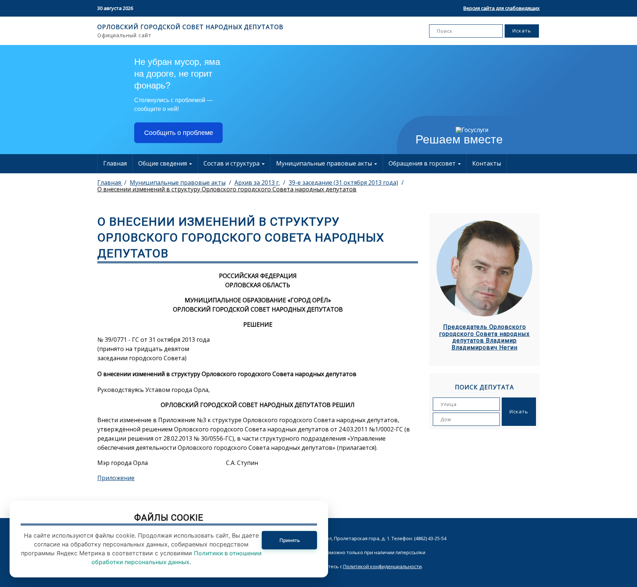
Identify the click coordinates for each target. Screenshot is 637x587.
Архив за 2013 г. (257, 182)
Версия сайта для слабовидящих (501, 8)
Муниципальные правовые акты (324, 163)
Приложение (116, 478)
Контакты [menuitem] (486, 163)
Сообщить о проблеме (178, 132)
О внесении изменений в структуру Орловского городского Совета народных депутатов (226, 189)
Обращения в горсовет (423, 163)
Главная (115, 163)
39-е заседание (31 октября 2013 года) (343, 182)
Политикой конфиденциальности (382, 566)
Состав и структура (232, 163)
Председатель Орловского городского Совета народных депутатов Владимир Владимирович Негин (484, 337)
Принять (289, 540)
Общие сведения (163, 163)
